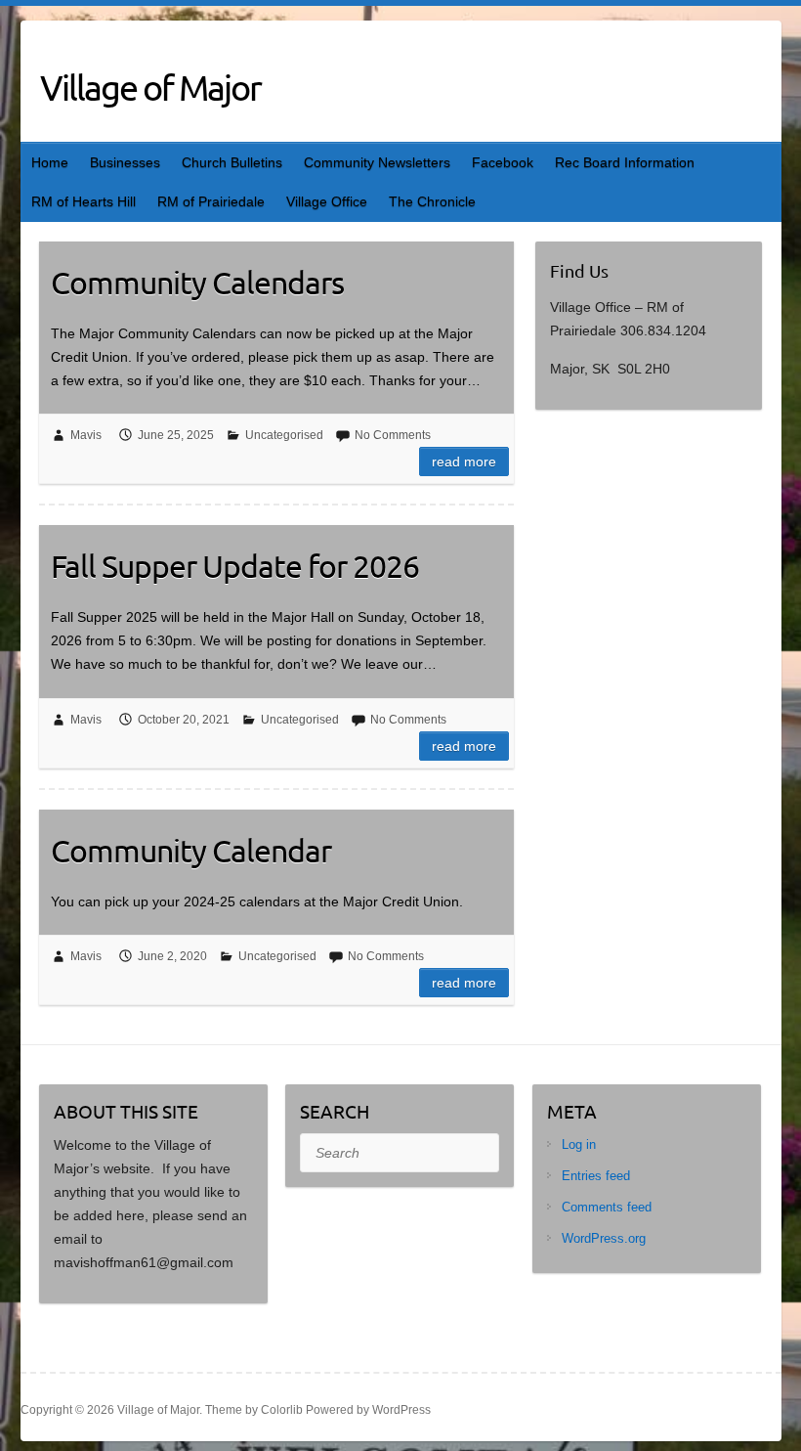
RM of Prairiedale (211, 201)
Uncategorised (284, 435)
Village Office (326, 201)
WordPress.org (604, 1238)
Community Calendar (191, 850)
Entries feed (596, 1175)
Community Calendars (197, 282)
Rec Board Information (625, 162)
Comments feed (607, 1207)
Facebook (502, 162)
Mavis (86, 435)
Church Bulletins (232, 162)
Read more (464, 461)
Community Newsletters (377, 162)
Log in (579, 1144)
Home (49, 162)
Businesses (125, 162)
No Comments (393, 435)
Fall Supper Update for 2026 (235, 566)
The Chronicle (432, 201)
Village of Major (150, 87)
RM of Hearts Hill (83, 201)
